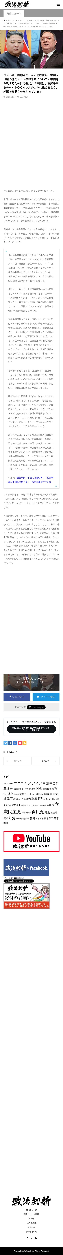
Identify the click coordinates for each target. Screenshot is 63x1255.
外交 (10, 794)
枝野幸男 (16, 805)
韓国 (32, 818)
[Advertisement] (31, 148)
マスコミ (20, 783)
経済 (24, 813)
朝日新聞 (55, 799)
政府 (10, 798)
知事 (44, 805)
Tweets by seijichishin (14, 878)
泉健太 (29, 805)
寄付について (31, 1232)
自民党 (38, 811)
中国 (46, 783)
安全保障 (35, 794)
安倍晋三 (24, 794)
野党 (12, 818)
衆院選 (54, 812)
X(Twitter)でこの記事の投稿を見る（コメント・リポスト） (32, 729)
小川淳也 (45, 794)
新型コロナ (44, 798)
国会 (39, 788)
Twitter (10, 784)
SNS (6, 784)
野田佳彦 (19, 819)
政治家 (27, 798)
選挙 (6, 818)
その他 (31, 1219)
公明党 (25, 789)
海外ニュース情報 (31, 1214)
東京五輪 (7, 805)
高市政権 (39, 818)
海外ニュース (14, 13)
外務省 (16, 794)
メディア (35, 783)
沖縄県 (23, 805)
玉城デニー (37, 805)
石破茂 (50, 805)
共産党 (32, 789)
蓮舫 (47, 812)
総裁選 (28, 813)
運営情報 (31, 1227)
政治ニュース (18, 799)
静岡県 (26, 818)
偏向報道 (17, 789)
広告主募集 (31, 1223)
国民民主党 (48, 789)
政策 (34, 798)
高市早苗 (48, 818)
